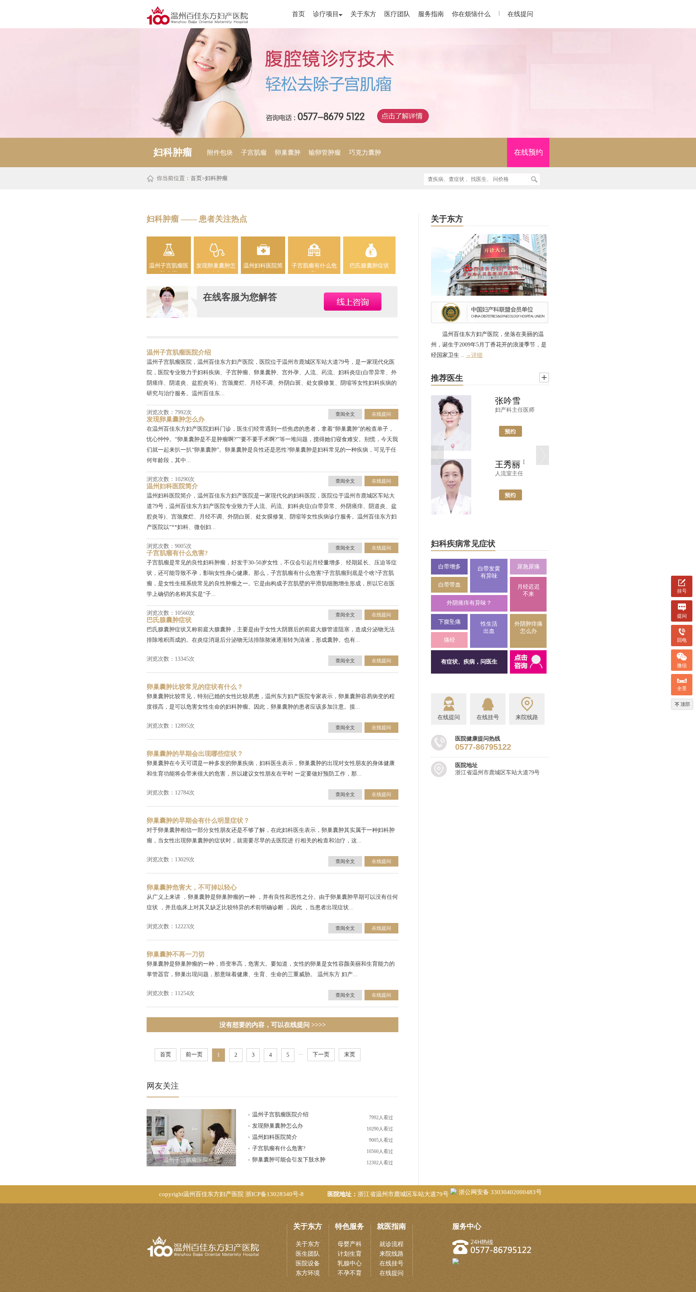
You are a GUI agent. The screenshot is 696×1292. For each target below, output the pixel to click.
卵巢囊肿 (287, 152)
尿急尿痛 (528, 567)
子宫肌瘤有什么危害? (314, 267)
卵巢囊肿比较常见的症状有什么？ (195, 686)
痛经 (449, 640)
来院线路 (391, 1254)
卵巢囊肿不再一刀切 (176, 954)
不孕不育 (350, 1273)
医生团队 (308, 1254)
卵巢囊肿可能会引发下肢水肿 (288, 1160)
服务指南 (431, 13)
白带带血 (449, 585)
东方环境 (308, 1273)
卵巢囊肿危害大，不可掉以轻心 (192, 887)
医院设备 (308, 1263)
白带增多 (449, 567)
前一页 (194, 1054)
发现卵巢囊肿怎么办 (216, 267)
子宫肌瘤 (254, 152)
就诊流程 (391, 1244)
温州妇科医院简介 (263, 267)
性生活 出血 (489, 627)
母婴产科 (350, 1244)
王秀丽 (507, 464)
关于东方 (363, 13)
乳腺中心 (350, 1263)
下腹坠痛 (449, 622)
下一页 (321, 1054)
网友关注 (163, 1085)
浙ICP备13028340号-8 (274, 1194)
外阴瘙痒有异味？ (469, 603)
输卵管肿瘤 (325, 152)
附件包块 (220, 152)
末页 (349, 1054)
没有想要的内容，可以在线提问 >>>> (273, 1024)
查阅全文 (345, 414)
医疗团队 (397, 13)
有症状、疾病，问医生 (469, 662)
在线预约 (528, 152)
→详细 (474, 355)
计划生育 (350, 1254)
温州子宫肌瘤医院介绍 (168, 267)
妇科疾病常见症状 (463, 543)
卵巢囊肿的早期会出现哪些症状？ (195, 753)
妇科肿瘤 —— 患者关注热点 (197, 218)
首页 (298, 13)
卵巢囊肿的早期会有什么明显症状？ (198, 820)
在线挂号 (391, 1263)
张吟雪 (507, 401)
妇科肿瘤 (216, 178)
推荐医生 (447, 377)
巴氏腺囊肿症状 (369, 266)
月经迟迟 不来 (528, 590)
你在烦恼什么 (471, 13)
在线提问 (520, 13)
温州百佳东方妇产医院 (213, 1194)
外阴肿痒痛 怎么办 (528, 627)
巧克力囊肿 (365, 152)
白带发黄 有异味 (489, 572)
